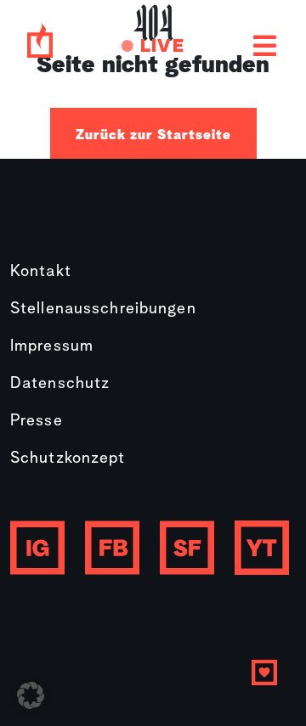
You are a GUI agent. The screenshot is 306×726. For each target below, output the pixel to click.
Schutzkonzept (68, 459)
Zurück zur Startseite (153, 135)
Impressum (52, 347)
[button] (30, 695)
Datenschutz (60, 384)
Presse (36, 422)
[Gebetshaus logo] (40, 46)
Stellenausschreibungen (103, 309)
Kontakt (40, 272)
